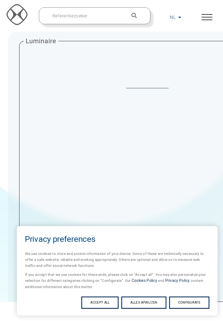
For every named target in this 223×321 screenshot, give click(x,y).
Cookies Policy (144, 280)
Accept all (100, 302)
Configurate (189, 302)
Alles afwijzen (143, 302)
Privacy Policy (177, 280)
